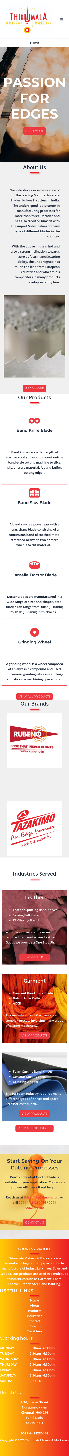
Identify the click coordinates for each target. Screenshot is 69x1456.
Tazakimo (34, 1331)
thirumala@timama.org (41, 1197)
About (34, 1305)
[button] (34, 957)
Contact (34, 1321)
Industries (34, 1316)
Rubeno (34, 1326)
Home (34, 1300)
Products (34, 1311)
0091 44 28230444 (32, 1202)
